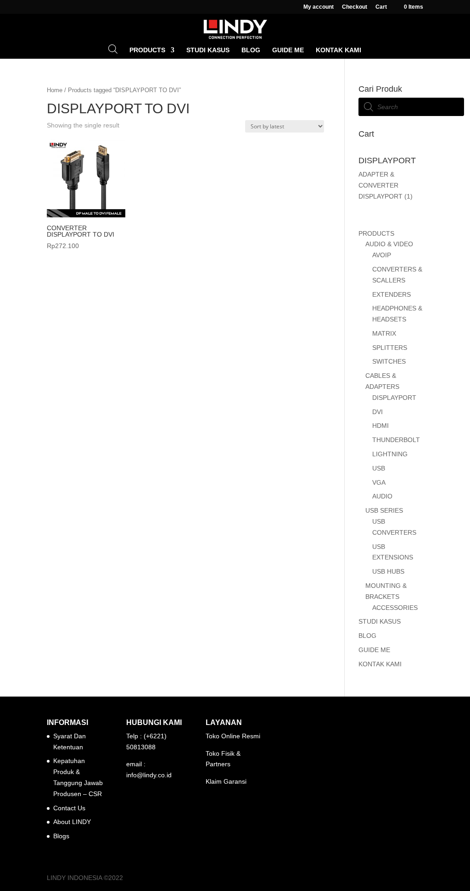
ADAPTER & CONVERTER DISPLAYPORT (380, 185)
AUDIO (382, 496)
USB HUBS (388, 571)
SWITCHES (389, 361)
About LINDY (72, 821)
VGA (379, 482)
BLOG (250, 50)
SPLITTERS (389, 347)
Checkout (354, 7)
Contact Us (69, 808)
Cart (381, 7)
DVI (377, 411)
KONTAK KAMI (338, 50)
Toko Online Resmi (233, 736)
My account (318, 7)
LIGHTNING (390, 454)
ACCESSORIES (395, 607)
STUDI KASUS (207, 50)
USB (378, 468)
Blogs (61, 836)
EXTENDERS (391, 294)
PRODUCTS (147, 50)
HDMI (380, 425)
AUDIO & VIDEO (389, 244)
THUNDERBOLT (396, 439)
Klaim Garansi (226, 781)
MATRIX (384, 333)
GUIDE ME (288, 50)
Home (54, 90)
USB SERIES (384, 510)
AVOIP (381, 255)
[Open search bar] (113, 48)
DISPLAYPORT (394, 397)
